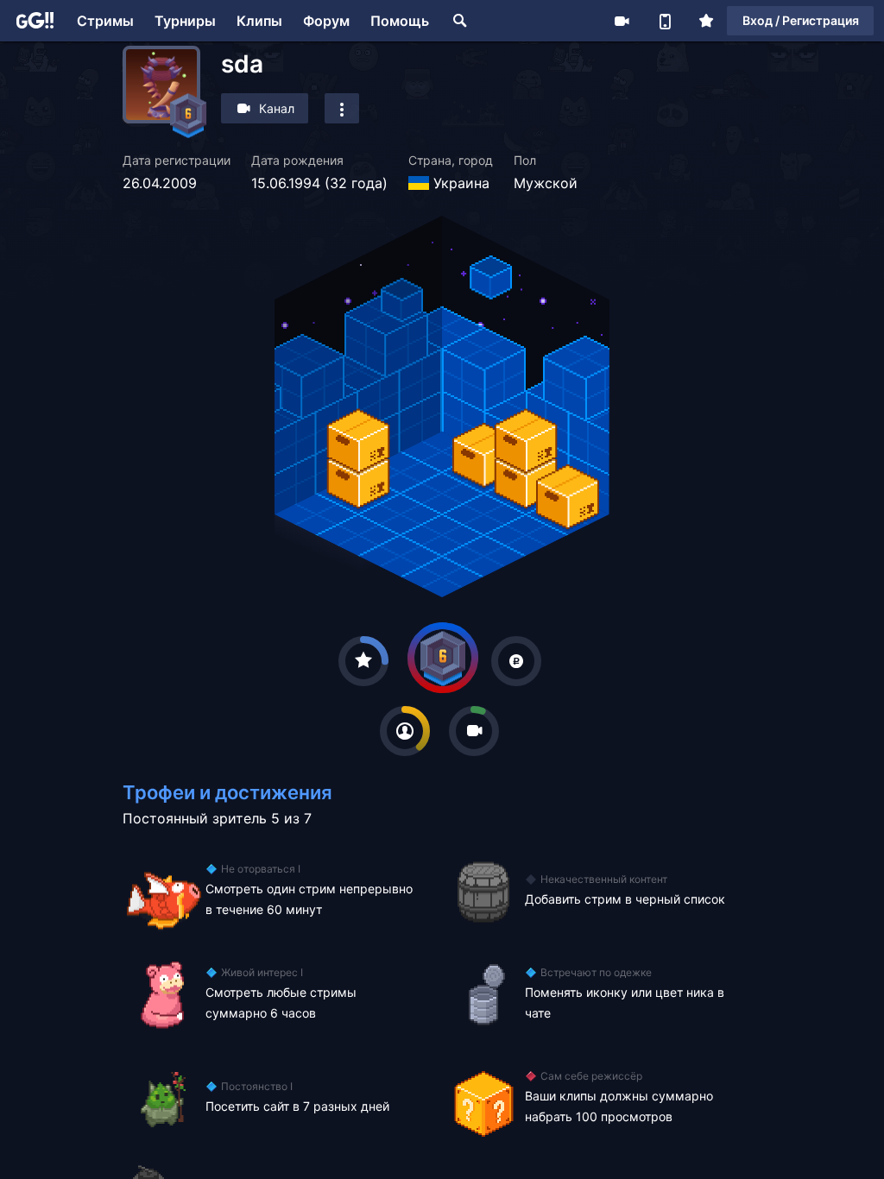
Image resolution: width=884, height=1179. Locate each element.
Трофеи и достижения (227, 792)
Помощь (399, 20)
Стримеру (621, 21)
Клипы (259, 20)
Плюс (706, 20)
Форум (326, 20)
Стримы (105, 20)
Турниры (185, 20)
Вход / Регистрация (800, 20)
